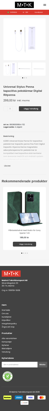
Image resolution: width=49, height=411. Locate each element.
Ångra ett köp (8, 327)
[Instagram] (11, 297)
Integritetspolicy (9, 323)
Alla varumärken (9, 338)
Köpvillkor (6, 320)
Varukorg (6, 352)
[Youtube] (17, 297)
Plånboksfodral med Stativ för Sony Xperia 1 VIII (24, 231)
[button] (4, 5)
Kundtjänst (7, 317)
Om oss (5, 313)
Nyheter (5, 345)
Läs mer (7, 166)
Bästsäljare (7, 348)
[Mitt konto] (40, 4)
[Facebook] (4, 297)
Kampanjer (7, 342)
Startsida (6, 310)
